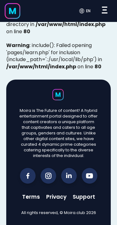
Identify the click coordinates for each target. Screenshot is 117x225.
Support (84, 197)
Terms (31, 197)
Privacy (56, 197)
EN (88, 10)
